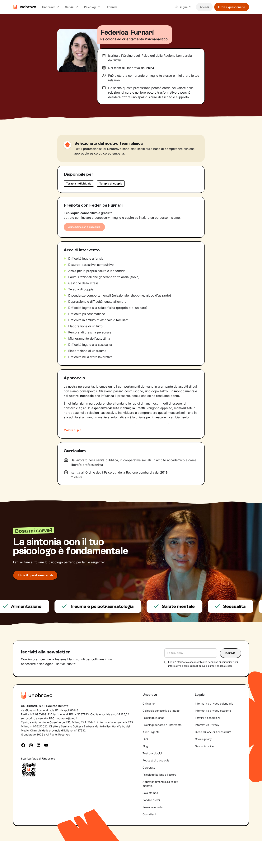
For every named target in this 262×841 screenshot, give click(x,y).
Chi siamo (149, 703)
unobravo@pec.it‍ (66, 718)
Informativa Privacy (207, 724)
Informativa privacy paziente (213, 710)
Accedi (204, 7)
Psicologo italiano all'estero (159, 774)
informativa (182, 662)
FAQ (145, 739)
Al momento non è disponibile (84, 226)
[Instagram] (31, 745)
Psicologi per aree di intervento (162, 724)
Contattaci (149, 814)
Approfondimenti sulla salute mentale (160, 783)
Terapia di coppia (110, 183)
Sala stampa (150, 792)
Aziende (111, 7)
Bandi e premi (151, 800)
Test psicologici (152, 753)
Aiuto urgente (151, 732)
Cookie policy (203, 739)
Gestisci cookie (204, 746)
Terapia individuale (78, 183)
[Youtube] (46, 745)
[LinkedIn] (38, 745)
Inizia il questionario (231, 7)
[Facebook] (23, 745)
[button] (50, 7)
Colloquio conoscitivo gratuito (161, 710)
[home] (24, 6)
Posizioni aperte (152, 807)
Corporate (149, 767)
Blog (145, 746)
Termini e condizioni (207, 717)
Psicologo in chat (153, 717)
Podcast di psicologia (156, 760)
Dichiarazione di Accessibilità (213, 732)
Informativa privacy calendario (214, 703)
